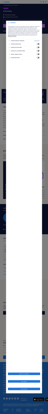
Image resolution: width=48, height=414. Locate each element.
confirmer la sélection (24, 373)
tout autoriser (24, 389)
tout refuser (24, 381)
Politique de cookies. (12, 36)
